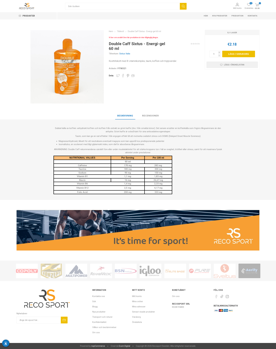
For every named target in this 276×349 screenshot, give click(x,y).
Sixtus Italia (124, 53)
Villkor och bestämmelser (104, 327)
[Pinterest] (216, 296)
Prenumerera (64, 320)
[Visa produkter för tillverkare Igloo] (150, 271)
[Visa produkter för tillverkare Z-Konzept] (52, 271)
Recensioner (150, 115)
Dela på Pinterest (128, 75)
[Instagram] (227, 296)
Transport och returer (102, 317)
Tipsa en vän (133, 75)
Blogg (95, 306)
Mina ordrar (137, 301)
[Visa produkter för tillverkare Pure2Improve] (200, 271)
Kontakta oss (98, 296)
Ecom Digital (124, 346)
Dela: (111, 75)
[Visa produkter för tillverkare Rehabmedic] (101, 271)
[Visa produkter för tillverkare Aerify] (249, 271)
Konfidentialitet (99, 322)
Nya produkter (99, 311)
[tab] (125, 115)
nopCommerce (98, 346)
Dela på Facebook (123, 75)
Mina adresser (138, 306)
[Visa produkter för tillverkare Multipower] (76, 271)
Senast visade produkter (143, 311)
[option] (27, 271)
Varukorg (136, 317)
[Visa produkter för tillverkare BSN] (126, 271)
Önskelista (137, 322)
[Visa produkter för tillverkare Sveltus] (225, 271)
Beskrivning (125, 115)
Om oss (96, 332)
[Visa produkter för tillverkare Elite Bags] (175, 271)
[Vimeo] (222, 295)
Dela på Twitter (118, 75)
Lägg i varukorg (238, 54)
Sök (183, 6)
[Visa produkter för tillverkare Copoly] (27, 271)
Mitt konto (237, 8)
